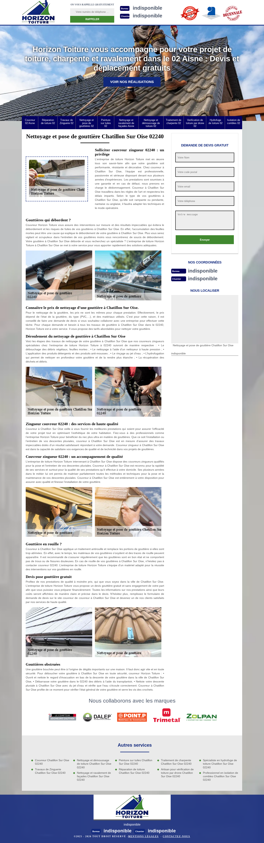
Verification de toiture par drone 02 (195, 123)
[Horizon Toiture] (38, 12)
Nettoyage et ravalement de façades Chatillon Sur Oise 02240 (94, 776)
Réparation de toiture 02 (48, 122)
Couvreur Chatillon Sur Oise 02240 (52, 762)
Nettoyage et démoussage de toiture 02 (151, 123)
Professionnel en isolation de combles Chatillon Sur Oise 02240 (220, 776)
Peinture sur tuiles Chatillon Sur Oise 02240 (135, 762)
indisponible (202, 271)
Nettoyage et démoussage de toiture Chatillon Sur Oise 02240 (94, 764)
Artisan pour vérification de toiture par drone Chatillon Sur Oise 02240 (177, 773)
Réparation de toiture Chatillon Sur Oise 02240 (134, 771)
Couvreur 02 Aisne (30, 122)
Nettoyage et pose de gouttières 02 (86, 123)
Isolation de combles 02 (233, 122)
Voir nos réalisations (132, 82)
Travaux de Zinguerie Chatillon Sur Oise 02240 (50, 771)
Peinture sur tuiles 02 (106, 123)
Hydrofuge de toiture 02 (215, 122)
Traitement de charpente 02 (173, 122)
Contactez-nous (176, 836)
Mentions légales (143, 836)
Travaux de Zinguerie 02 (66, 122)
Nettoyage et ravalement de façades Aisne (126, 123)
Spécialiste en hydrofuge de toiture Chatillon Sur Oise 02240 (220, 764)
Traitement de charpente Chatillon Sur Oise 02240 (176, 762)
